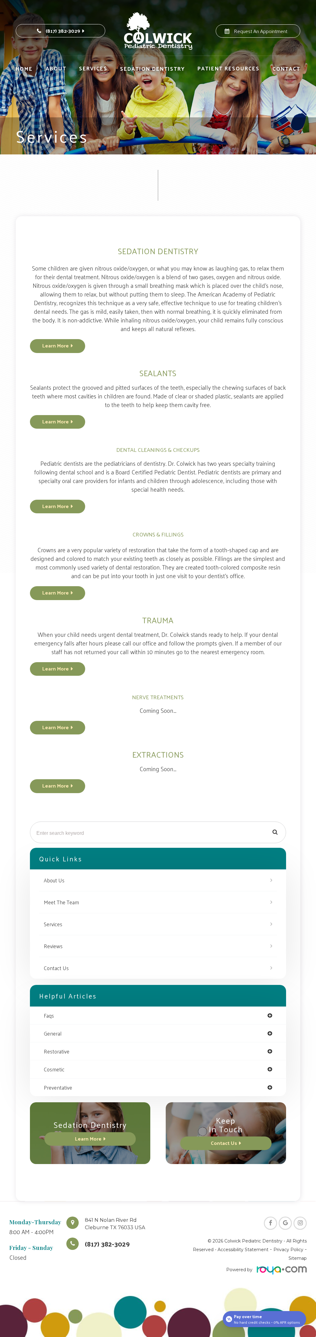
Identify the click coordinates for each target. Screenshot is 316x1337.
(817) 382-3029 (63, 30)
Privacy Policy (288, 1249)
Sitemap (298, 1258)
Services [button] (93, 68)
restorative (56, 1051)
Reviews (53, 946)
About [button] (56, 68)
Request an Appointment (260, 31)
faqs (49, 1015)
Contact (286, 68)
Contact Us (56, 968)
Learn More (55, 345)
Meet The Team (61, 902)
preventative (58, 1087)
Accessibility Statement (243, 1249)
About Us (54, 880)
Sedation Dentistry (152, 68)
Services (53, 924)
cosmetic (54, 1069)
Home (24, 68)
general (52, 1033)
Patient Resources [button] (229, 68)
